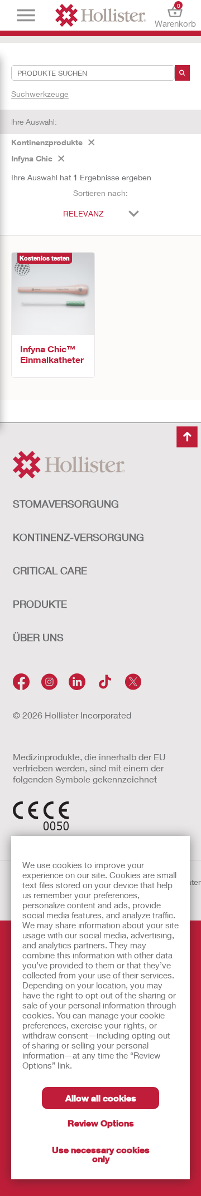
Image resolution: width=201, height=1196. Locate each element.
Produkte (40, 604)
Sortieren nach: (100, 193)
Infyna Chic (31, 158)
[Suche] (182, 73)
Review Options (101, 1123)
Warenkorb (175, 15)
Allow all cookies (100, 1097)
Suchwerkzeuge (40, 94)
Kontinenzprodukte (47, 142)
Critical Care (50, 570)
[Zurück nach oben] (187, 436)
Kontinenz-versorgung (78, 537)
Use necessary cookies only (101, 1154)
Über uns (38, 637)
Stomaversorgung (66, 504)
